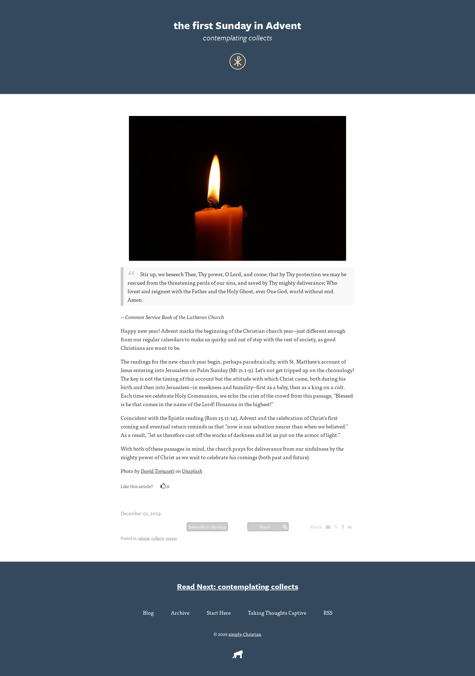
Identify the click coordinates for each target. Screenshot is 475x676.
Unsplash (192, 470)
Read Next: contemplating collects (237, 586)
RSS (328, 612)
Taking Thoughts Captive (277, 612)
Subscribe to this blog (207, 527)
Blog (148, 612)
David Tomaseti (158, 470)
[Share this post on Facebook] (344, 526)
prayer (171, 538)
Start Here (219, 612)
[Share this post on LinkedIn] (351, 526)
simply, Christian (244, 634)
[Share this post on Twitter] (338, 526)
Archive (180, 612)
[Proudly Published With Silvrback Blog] (237, 656)
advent (144, 538)
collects (157, 538)
